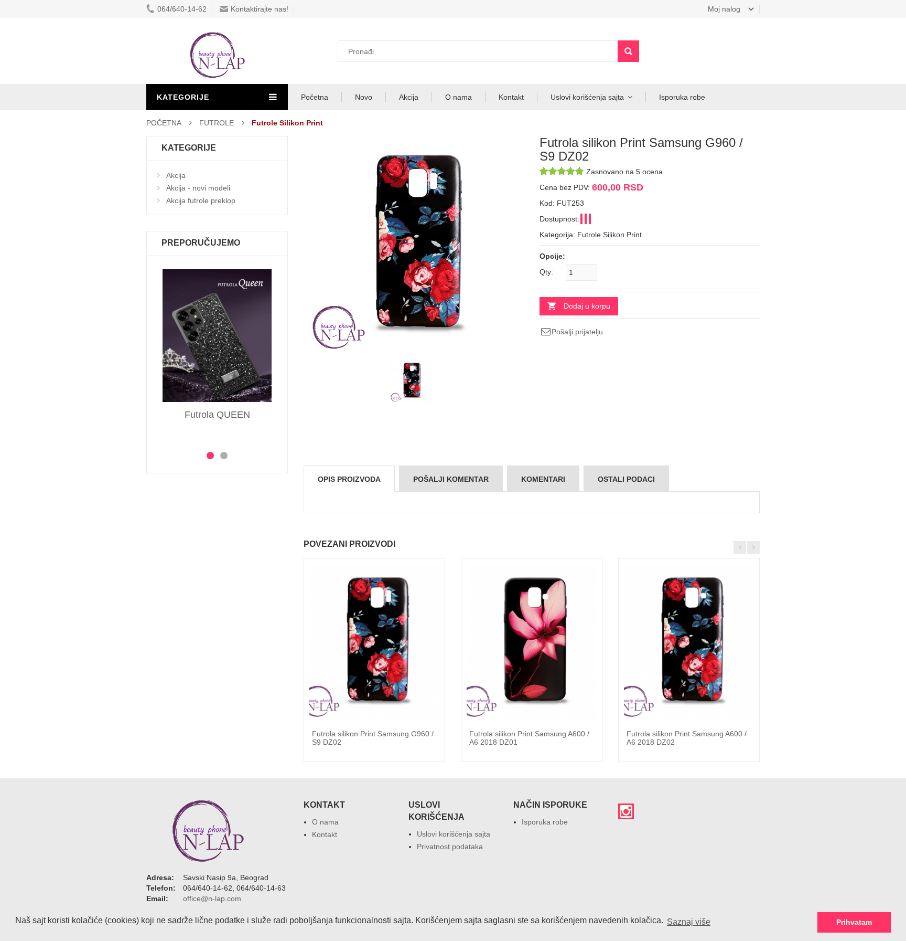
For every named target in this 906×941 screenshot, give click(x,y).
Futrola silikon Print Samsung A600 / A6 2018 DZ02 (687, 737)
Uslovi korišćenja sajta (587, 97)
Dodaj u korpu (587, 306)
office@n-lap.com (212, 898)
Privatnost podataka (450, 846)
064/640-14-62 (182, 9)
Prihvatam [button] (854, 922)
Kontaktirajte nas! (259, 9)
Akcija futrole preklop (200, 200)
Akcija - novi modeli (198, 188)
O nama (458, 97)
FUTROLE (216, 123)
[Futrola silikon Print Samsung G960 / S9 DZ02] (414, 141)
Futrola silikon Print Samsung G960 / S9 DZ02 (373, 737)
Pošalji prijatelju (577, 331)
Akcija (408, 97)
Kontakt (511, 97)
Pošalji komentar (451, 479)
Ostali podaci (626, 479)
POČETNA (163, 123)
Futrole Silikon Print (287, 123)
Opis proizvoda (349, 479)
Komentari (543, 479)
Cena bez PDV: (565, 187)
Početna (314, 97)
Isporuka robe (682, 97)
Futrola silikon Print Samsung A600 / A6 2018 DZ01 (529, 737)
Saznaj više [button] (688, 921)
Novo (363, 97)
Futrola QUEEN (217, 414)
